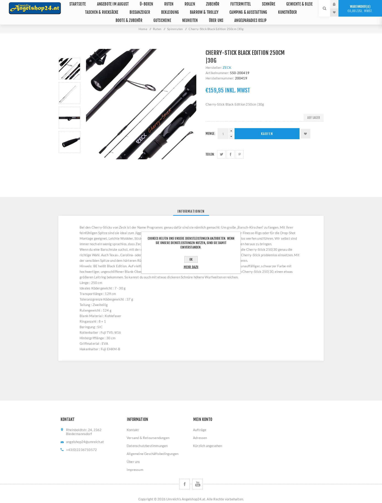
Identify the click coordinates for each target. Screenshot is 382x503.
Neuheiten (190, 20)
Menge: (210, 133)
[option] (69, 69)
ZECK (227, 67)
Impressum (135, 470)
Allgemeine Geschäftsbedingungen (152, 454)
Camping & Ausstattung (248, 12)
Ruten (169, 4)
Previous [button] (69, 53)
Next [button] (69, 158)
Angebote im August (113, 4)
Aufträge (199, 430)
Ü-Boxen (146, 4)
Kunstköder (287, 12)
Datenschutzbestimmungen (147, 446)
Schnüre (268, 4)
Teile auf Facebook (230, 154)
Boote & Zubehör (129, 20)
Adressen (200, 438)
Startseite (77, 4)
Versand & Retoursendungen (148, 438)
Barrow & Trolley (204, 12)
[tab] (191, 211)
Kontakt (133, 430)
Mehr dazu (191, 267)
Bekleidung (170, 12)
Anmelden (337, 4)
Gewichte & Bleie (299, 4)
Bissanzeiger (140, 12)
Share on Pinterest (239, 154)
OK (191, 259)
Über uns (216, 20)
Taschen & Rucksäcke (101, 12)
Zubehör (212, 4)
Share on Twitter (221, 154)
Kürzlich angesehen (207, 446)
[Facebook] (184, 484)
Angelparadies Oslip (250, 20)
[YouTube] (197, 484)
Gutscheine (162, 20)
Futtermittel (240, 4)
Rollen (190, 4)
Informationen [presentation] (191, 211)
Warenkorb (360, 8)
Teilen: (210, 154)
